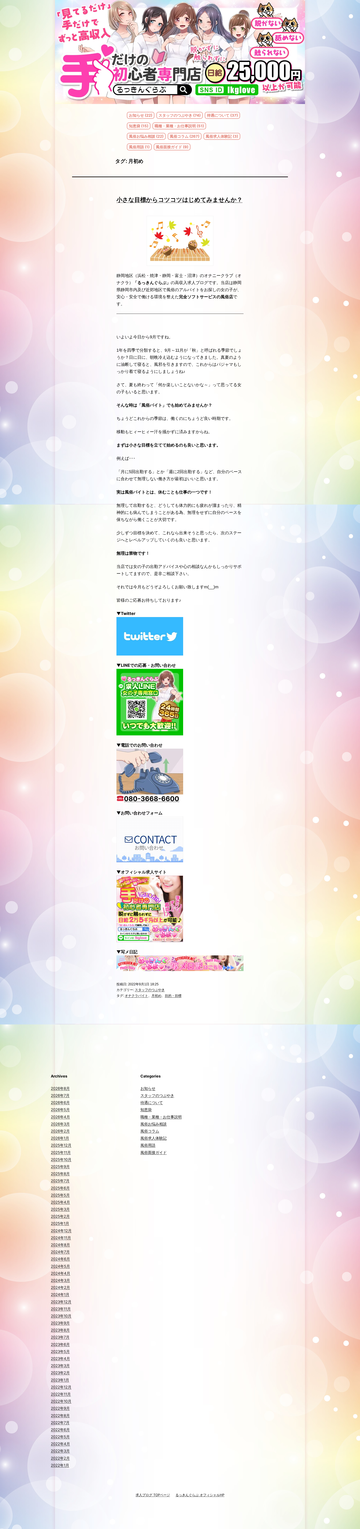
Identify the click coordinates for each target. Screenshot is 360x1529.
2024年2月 (60, 1287)
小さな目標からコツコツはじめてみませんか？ (179, 199)
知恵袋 (146, 1109)
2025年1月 (60, 1223)
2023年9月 (60, 1323)
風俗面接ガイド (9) (172, 147)
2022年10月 (61, 1401)
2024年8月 (60, 1245)
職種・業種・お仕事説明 (161, 1117)
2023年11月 (61, 1309)
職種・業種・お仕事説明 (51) (179, 126)
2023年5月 (60, 1351)
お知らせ (147, 1088)
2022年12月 (61, 1387)
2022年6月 (60, 1430)
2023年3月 (60, 1365)
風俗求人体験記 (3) (222, 136)
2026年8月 (60, 1088)
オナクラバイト (136, 995)
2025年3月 (60, 1209)
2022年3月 (60, 1451)
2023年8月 (60, 1330)
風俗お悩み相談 (153, 1124)
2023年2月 (60, 1373)
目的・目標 (173, 995)
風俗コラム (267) (184, 136)
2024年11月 (61, 1238)
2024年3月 (60, 1280)
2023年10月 (61, 1316)
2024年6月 (60, 1259)
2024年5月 (60, 1266)
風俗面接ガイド (153, 1152)
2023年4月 (60, 1358)
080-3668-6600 (151, 799)
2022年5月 (60, 1437)
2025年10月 (61, 1159)
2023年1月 (60, 1380)
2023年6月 (60, 1344)
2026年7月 (60, 1095)
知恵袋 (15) (138, 126)
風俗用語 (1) (139, 147)
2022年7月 (60, 1422)
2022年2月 (60, 1458)
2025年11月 (61, 1152)
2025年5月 (60, 1195)
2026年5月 (60, 1109)
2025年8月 (60, 1173)
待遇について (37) (222, 115)
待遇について (151, 1102)
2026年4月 (60, 1117)
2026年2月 (60, 1131)
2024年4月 (60, 1273)
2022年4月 (60, 1444)
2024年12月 (61, 1230)
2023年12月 (61, 1302)
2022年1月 (60, 1465)
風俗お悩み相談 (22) (146, 136)
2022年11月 (61, 1394)
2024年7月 (60, 1252)
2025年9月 (60, 1166)
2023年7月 (60, 1337)
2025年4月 (60, 1202)
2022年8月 (60, 1415)
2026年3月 (60, 1124)
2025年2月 (60, 1216)
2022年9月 (60, 1408)
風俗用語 (147, 1145)
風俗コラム (149, 1131)
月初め (156, 995)
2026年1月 (60, 1138)
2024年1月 (60, 1294)
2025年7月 (60, 1181)
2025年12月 (61, 1145)
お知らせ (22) (140, 115)
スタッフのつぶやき (150, 990)
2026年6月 (60, 1102)
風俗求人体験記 (153, 1138)
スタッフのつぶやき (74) (180, 115)
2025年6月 (60, 1188)
